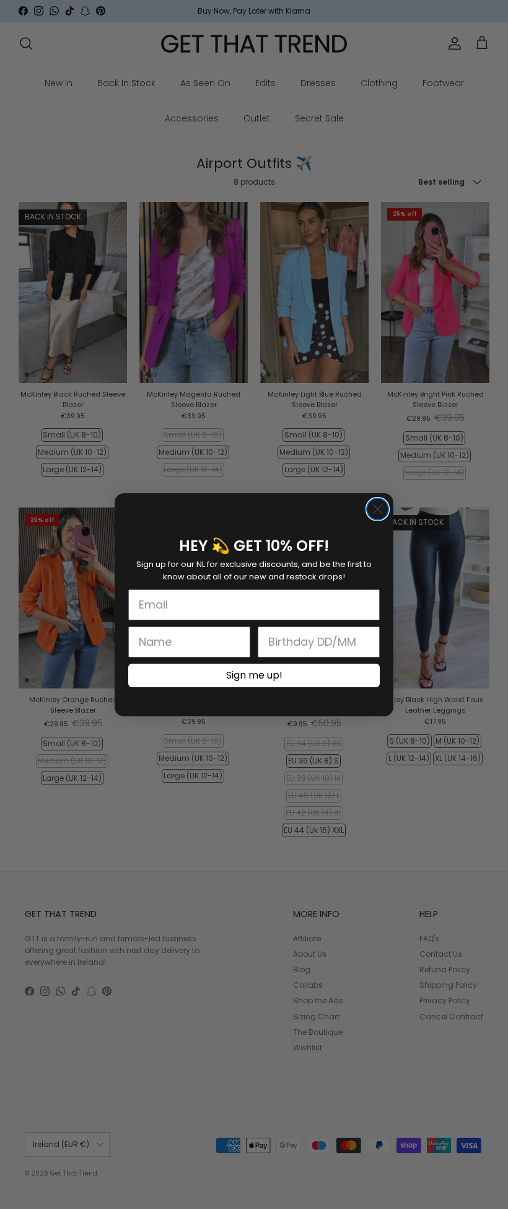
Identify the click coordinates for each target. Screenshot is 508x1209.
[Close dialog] (377, 509)
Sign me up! (254, 675)
